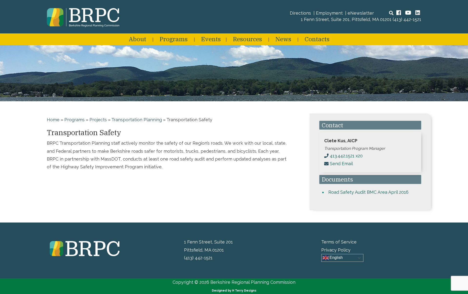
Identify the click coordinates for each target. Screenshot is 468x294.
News (283, 39)
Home (53, 119)
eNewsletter (361, 13)
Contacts (317, 39)
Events (211, 39)
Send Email (341, 163)
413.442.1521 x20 (346, 155)
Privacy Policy (336, 250)
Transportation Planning (136, 119)
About (137, 39)
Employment (329, 13)
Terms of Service (339, 241)
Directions (300, 13)
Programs (174, 39)
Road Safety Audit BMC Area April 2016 (368, 192)
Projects (98, 119)
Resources (247, 39)
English (336, 257)
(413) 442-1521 (407, 19)
